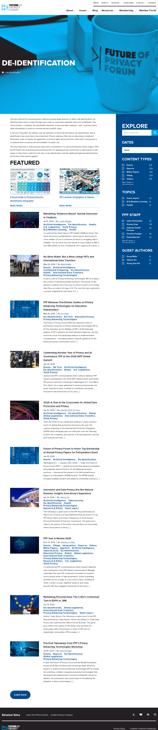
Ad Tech (57, 367)
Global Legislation (52, 416)
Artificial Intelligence (54, 224)
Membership (126, 10)
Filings (56, 545)
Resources (107, 10)
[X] (133, 715)
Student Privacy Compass (62, 715)
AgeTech (64, 548)
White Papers (50, 548)
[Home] (3, 72)
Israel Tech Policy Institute (37, 715)
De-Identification (77, 224)
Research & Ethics (52, 508)
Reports (82, 545)
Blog (95, 10)
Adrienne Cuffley (68, 542)
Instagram (155, 714)
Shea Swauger (66, 651)
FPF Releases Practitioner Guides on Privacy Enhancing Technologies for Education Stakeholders (68, 306)
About (69, 10)
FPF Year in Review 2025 (57, 538)
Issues (82, 10)
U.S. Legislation (51, 227)
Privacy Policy (119, 728)
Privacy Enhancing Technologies (60, 275)
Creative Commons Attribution (143, 728)
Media (96, 3)
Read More (16, 205)
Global (67, 370)
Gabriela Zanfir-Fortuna (70, 410)
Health (92, 224)
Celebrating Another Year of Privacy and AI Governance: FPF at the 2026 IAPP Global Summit (67, 356)
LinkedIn (148, 714)
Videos (93, 545)
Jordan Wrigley (65, 221)
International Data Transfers (68, 272)
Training (115, 3)
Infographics (69, 545)
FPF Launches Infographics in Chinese (76, 197)
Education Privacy (84, 317)
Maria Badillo (66, 264)
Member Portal (147, 10)
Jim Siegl (64, 313)
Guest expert (72, 508)
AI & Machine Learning (55, 229)
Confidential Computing (55, 270)
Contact (140, 3)
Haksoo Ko (64, 497)
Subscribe (128, 3)
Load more (20, 694)
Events (104, 3)
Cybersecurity (75, 500)
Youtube (140, 714)
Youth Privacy (69, 227)
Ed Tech (68, 317)
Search (152, 3)
